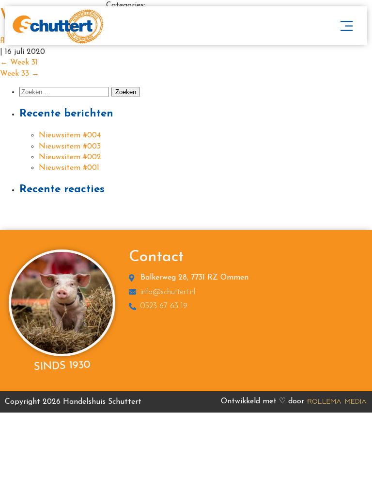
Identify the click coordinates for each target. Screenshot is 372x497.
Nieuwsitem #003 (70, 146)
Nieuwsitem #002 (70, 157)
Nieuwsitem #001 (69, 168)
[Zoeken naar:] (65, 92)
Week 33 (19, 74)
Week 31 (19, 62)
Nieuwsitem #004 (70, 135)
